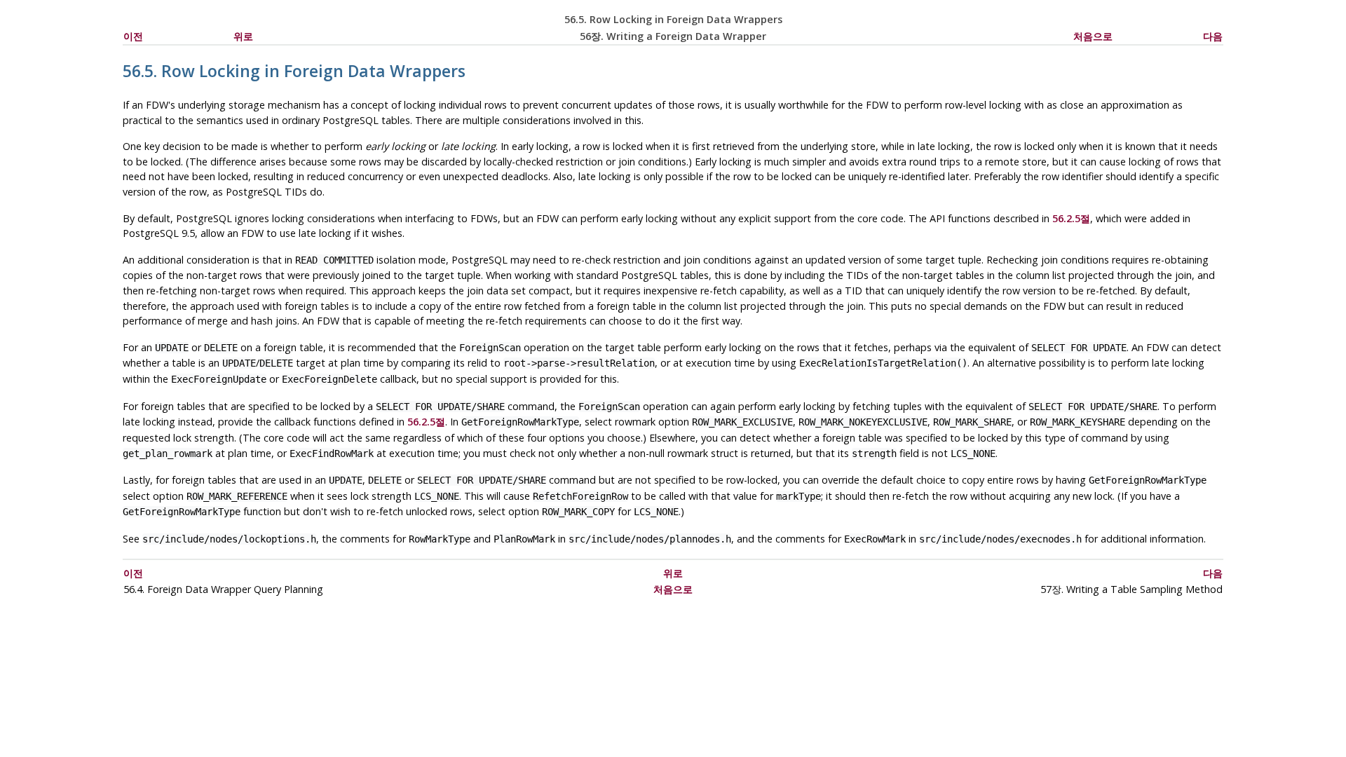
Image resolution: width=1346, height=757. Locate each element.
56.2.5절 (1071, 218)
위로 (243, 36)
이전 (133, 36)
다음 (1213, 36)
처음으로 (1093, 36)
